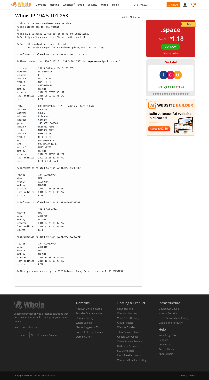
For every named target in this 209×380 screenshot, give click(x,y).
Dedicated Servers (127, 346)
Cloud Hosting (125, 322)
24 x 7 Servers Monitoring (173, 318)
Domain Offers (84, 336)
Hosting (54, 4)
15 (185, 94)
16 (188, 94)
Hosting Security (168, 313)
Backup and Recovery (171, 322)
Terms (192, 375)
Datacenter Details (169, 308)
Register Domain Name (89, 308)
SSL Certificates (125, 350)
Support (163, 339)
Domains (41, 4)
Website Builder (126, 327)
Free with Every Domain (89, 332)
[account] (185, 4)
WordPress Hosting (128, 318)
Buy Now (171, 46)
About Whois (166, 353)
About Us (33, 327)
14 (183, 94)
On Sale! (171, 62)
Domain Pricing (84, 318)
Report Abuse (166, 349)
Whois (104, 4)
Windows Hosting (127, 313)
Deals (115, 4)
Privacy (183, 375)
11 (176, 94)
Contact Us (165, 344)
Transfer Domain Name (89, 313)
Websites (68, 4)
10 (174, 94)
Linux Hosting (125, 308)
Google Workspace (127, 336)
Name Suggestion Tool (88, 327)
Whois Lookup (84, 322)
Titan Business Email (128, 332)
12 (178, 94)
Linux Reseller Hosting (129, 355)
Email (80, 4)
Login (22, 335)
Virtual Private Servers (129, 341)
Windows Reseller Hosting (131, 360)
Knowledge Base (168, 335)
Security (92, 4)
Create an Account (47, 335)
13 (181, 94)
